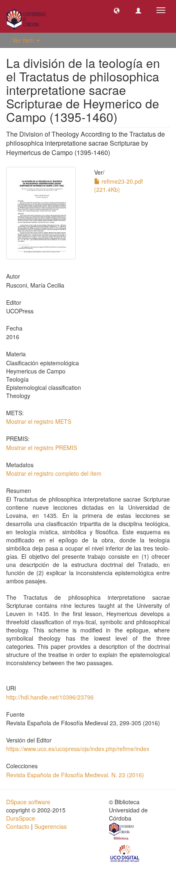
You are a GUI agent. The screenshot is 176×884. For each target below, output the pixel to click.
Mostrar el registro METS (38, 421)
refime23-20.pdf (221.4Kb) (118, 185)
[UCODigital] (125, 852)
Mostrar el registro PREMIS (41, 447)
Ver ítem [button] (24, 40)
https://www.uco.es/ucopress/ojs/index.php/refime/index (77, 749)
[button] (116, 10)
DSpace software (28, 802)
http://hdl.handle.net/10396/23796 (50, 697)
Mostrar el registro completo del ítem (54, 473)
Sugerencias (50, 826)
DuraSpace (20, 818)
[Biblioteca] (122, 832)
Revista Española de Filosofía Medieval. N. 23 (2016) (75, 775)
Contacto (17, 826)
